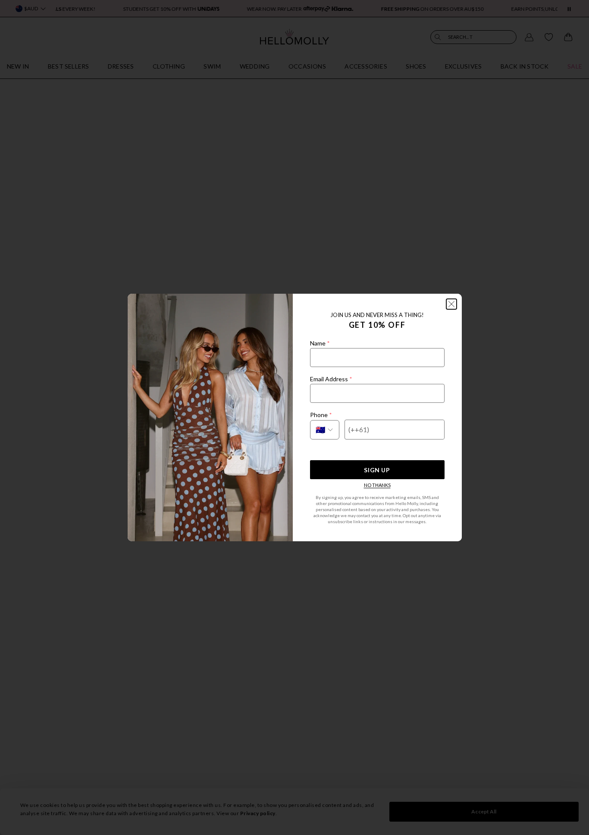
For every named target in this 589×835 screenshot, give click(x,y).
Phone (321, 414)
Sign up (377, 470)
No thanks (377, 485)
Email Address (331, 379)
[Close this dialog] (451, 304)
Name (319, 343)
